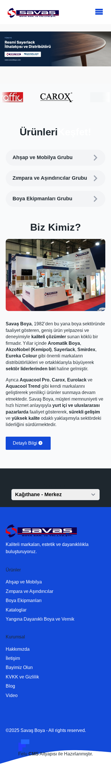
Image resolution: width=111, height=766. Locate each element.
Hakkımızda (18, 649)
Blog (10, 686)
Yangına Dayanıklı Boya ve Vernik (40, 619)
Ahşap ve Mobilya (24, 581)
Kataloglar (16, 609)
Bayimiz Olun (19, 667)
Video (12, 695)
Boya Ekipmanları (24, 600)
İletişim (13, 658)
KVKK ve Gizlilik (22, 676)
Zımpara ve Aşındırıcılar (29, 591)
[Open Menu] (99, 12)
